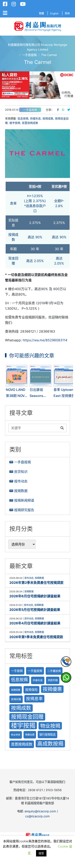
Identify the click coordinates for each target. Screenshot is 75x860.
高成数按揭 (50, 744)
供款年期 (53, 680)
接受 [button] (41, 853)
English (54, 13)
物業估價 (29, 734)
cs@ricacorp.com (37, 816)
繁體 (41, 13)
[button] (37, 85)
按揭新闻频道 (24, 500)
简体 (67, 13)
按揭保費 (15, 689)
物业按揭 (50, 726)
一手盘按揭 (30, 109)
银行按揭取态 (47, 734)
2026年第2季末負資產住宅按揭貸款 (36, 582)
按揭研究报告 (24, 510)
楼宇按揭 (14, 122)
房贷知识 (21, 472)
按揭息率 (34, 698)
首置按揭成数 (30, 122)
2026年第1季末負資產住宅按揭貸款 (36, 637)
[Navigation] (5, 13)
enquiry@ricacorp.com (40, 811)
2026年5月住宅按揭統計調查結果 (34, 610)
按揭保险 (31, 690)
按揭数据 (21, 491)
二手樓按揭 (54, 670)
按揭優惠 (52, 689)
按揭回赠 (16, 699)
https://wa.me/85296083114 (45, 340)
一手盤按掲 (35, 670)
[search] (33, 428)
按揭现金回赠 (27, 716)
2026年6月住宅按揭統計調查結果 (34, 596)
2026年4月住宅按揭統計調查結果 (34, 623)
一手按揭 (17, 670)
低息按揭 (23, 118)
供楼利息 (35, 118)
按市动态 (21, 481)
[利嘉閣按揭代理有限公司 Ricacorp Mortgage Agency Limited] (37, 26)
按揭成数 (47, 118)
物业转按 (15, 734)
